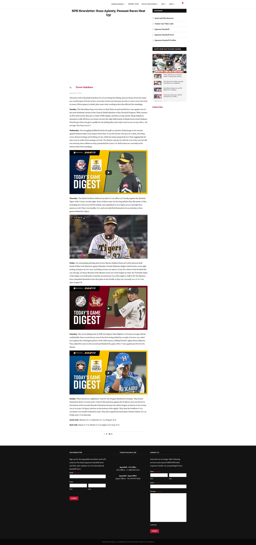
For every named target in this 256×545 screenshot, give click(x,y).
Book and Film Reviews (164, 18)
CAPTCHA (153, 525)
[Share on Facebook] (106, 434)
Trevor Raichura (84, 87)
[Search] (185, 4)
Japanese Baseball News (164, 35)
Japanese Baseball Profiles (165, 40)
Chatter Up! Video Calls (164, 24)
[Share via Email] (111, 434)
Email (75, 473)
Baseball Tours (133, 4)
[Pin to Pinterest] (109, 434)
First (71, 489)
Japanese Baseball (162, 29)
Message (156, 491)
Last (89, 489)
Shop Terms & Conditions (146, 542)
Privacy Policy (134, 542)
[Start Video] (109, 172)
